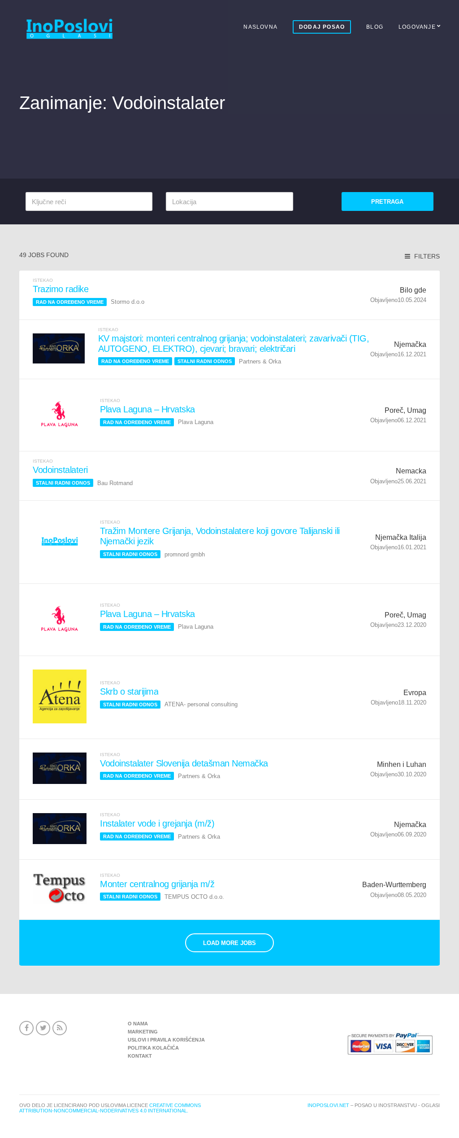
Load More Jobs (229, 943)
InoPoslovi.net (328, 1105)
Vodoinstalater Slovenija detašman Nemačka (184, 763)
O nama (138, 1023)
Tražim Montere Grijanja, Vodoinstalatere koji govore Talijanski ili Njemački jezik (220, 536)
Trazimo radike (60, 289)
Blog (374, 27)
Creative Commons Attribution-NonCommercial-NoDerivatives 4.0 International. (110, 1108)
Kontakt (140, 1056)
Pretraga (387, 201)
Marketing (143, 1031)
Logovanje (417, 27)
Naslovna (260, 27)
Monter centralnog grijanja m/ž (157, 884)
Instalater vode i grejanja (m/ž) (157, 823)
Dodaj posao (322, 27)
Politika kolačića (153, 1047)
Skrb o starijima (129, 691)
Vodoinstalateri (60, 470)
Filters (426, 256)
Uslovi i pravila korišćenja (166, 1039)
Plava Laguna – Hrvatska (147, 409)
